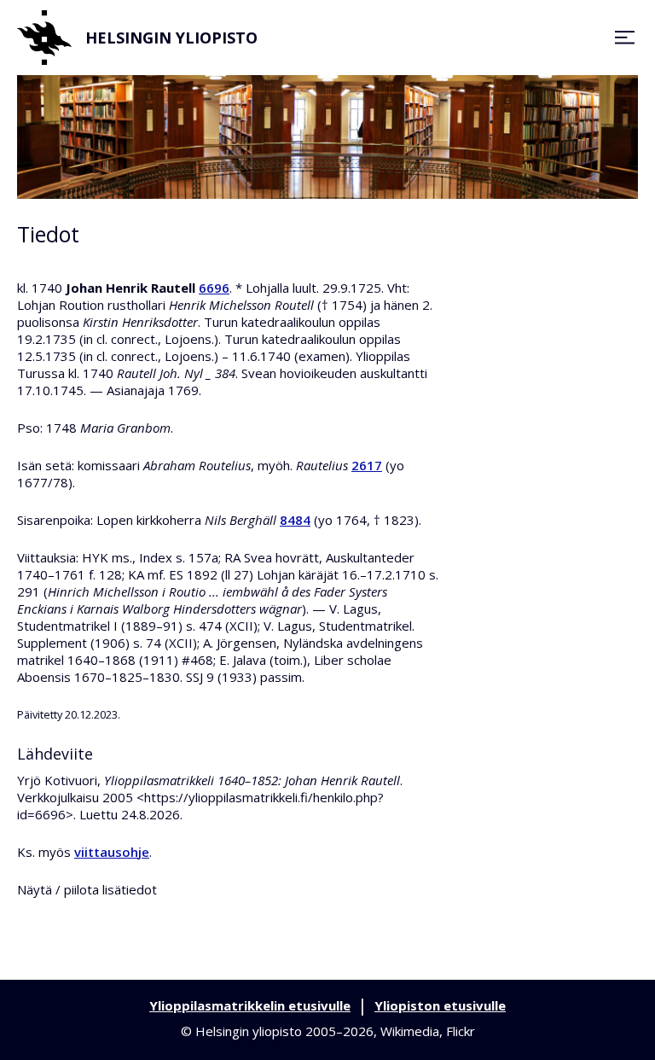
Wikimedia (409, 1031)
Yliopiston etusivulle (440, 1005)
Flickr (460, 1031)
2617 (366, 465)
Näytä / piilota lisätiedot (87, 889)
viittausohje (111, 851)
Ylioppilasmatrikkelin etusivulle (250, 1005)
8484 (295, 519)
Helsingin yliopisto (171, 37)
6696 (214, 287)
